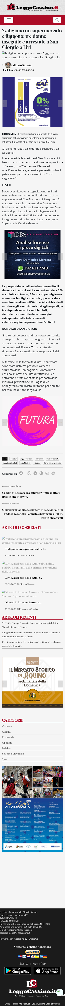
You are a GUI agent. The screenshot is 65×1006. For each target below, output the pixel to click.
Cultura (6, 731)
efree (57, 1003)
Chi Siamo (33, 938)
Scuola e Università (13, 753)
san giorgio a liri (10, 463)
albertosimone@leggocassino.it (15, 933)
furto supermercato (52, 463)
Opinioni (7, 742)
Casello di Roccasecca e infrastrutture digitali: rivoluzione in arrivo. (31, 494)
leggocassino (26, 459)
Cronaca (7, 726)
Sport (5, 759)
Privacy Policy (6, 938)
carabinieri (25, 463)
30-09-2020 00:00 (24, 70)
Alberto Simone (22, 65)
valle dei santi (52, 459)
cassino (13, 459)
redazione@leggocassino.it (19, 930)
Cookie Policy (20, 938)
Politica (6, 748)
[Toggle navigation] (8, 20)
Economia (8, 737)
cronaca (39, 459)
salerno (37, 463)
